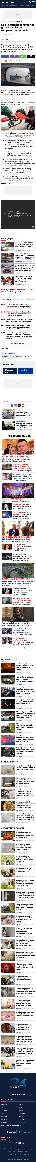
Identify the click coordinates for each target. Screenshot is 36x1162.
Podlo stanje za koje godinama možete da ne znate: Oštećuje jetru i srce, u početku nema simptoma (24, 1002)
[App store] (11, 1132)
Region (21, 1116)
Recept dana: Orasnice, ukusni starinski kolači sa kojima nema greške (25, 870)
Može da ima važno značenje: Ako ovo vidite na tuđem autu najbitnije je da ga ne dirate (25, 738)
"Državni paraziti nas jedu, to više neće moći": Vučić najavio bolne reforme (19, 320)
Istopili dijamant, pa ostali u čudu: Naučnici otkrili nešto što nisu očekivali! (25, 1014)
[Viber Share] (14, 56)
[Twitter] (19, 405)
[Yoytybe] (19, 1143)
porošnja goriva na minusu (12, 357)
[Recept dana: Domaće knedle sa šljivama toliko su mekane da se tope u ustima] (8, 920)
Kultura (21, 1107)
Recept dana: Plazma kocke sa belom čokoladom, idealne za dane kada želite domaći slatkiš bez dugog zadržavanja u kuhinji (24, 1038)
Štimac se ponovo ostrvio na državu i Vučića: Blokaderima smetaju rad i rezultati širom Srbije (19, 327)
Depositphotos (24, 1154)
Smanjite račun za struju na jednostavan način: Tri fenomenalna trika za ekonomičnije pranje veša (25, 792)
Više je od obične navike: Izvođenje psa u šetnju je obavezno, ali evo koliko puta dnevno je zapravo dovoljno (24, 1050)
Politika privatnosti (22, 1152)
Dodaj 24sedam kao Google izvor (19, 61)
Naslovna (4, 21)
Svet (3, 1113)
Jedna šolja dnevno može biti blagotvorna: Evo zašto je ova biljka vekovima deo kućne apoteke (25, 942)
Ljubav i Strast (20, 972)
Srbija (21, 1110)
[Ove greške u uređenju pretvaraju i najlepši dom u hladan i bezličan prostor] (8, 770)
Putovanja (19, 900)
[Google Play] (24, 1132)
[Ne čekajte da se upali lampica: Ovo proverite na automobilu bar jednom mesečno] (8, 752)
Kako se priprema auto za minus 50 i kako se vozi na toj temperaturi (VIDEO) (24, 244)
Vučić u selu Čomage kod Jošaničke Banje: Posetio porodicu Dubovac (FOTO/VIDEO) (18, 313)
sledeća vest (20, 421)
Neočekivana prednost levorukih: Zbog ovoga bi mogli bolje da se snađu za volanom (24, 425)
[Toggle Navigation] (33, 2)
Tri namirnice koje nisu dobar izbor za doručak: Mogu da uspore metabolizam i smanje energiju (24, 930)
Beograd (22, 1113)
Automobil (12, 354)
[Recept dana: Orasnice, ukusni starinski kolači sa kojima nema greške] (8, 872)
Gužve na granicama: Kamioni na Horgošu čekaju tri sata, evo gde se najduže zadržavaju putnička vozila (18, 306)
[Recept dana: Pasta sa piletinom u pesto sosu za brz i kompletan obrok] (8, 980)
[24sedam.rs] (7, 2)
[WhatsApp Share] (22, 56)
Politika (21, 6)
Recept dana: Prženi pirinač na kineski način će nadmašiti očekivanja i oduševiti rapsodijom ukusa (25, 804)
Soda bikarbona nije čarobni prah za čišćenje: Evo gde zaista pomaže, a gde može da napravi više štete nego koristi (25, 816)
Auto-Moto (19, 21)
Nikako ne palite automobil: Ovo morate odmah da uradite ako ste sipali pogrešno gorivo (24, 414)
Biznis (21, 1104)
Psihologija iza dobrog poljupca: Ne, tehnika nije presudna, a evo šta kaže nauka (25, 966)
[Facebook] (12, 405)
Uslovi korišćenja (12, 1154)
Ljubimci (18, 888)
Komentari (29, 300)
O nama (6, 1149)
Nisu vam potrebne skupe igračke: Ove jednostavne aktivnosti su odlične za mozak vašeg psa (25, 882)
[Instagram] (15, 405)
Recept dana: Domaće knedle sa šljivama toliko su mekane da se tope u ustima (25, 918)
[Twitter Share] (31, 56)
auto (4, 354)
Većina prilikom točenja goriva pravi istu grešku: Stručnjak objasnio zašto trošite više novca (23, 279)
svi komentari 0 (9, 370)
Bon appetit (19, 810)
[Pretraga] (30, 2)
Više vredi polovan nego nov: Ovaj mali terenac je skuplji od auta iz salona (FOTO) (24, 726)
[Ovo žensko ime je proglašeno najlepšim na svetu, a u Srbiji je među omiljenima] (8, 860)
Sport (27, 6)
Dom (17, 774)
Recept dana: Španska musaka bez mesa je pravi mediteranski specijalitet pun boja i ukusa (25, 834)
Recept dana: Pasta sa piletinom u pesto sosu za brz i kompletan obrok (25, 978)
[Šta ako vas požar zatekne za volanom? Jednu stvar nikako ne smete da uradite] (8, 668)
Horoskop (22, 1119)
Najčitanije (18, 300)
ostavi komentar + (25, 370)
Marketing (28, 1149)
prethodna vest (22, 410)
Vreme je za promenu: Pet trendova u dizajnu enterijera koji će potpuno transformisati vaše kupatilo (25, 780)
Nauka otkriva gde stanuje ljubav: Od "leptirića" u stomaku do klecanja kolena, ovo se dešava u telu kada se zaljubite (19, 335)
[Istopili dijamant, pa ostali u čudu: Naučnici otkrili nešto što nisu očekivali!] (8, 1016)
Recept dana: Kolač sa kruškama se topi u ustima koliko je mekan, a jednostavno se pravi (25, 1026)
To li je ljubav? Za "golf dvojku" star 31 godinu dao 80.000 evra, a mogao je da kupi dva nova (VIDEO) (24, 256)
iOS (15, 290)
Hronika (4, 1116)
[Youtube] (23, 405)
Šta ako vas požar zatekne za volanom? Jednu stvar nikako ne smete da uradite (25, 666)
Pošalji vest (11, 1152)
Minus (27, 357)
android (22, 290)
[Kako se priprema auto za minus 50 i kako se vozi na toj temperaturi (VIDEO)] (7, 246)
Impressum (20, 1149)
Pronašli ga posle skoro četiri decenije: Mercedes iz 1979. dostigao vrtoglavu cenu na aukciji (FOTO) (25, 678)
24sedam (4, 292)
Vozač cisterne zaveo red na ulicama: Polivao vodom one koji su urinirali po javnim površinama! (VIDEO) (25, 990)
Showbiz (33, 6)
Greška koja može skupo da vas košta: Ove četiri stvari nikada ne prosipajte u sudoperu (25, 954)
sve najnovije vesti (18, 343)
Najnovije (4, 6)
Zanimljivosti (20, 864)
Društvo (18, 672)
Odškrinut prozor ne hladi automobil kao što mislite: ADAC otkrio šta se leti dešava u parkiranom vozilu (25, 714)
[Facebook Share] (5, 56)
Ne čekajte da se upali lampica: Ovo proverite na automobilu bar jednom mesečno (25, 750)
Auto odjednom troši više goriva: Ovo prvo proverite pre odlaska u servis (25, 701)
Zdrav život (20, 936)
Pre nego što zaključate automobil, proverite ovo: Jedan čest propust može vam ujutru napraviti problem (25, 690)
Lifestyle (11, 21)
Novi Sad (22, 1122)
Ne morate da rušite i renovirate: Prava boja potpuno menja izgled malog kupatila (23, 846)
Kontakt (13, 1149)
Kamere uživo (13, 6)
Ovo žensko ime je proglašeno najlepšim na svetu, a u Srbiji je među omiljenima (24, 858)
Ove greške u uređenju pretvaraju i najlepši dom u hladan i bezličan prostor (25, 767)
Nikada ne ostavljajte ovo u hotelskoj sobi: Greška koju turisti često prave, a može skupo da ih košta (25, 894)
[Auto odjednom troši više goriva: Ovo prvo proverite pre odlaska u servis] (8, 704)
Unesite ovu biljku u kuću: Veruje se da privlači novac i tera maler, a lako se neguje (25, 1062)
